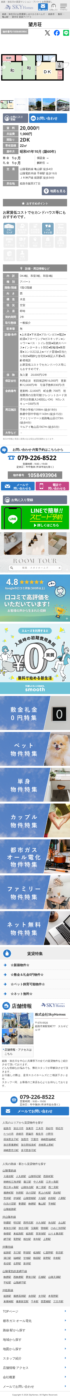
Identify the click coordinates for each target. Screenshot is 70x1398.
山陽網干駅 (19, 1282)
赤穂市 (20, 1133)
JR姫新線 (8, 1290)
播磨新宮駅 (22, 1301)
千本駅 (34, 1301)
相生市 (39, 1133)
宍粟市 (34, 1139)
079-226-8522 (37, 457)
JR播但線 (8, 1247)
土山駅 (62, 1222)
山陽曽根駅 (29, 1198)
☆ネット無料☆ (21, 994)
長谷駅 (7, 1263)
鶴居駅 (37, 1258)
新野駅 (47, 1258)
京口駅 (17, 1252)
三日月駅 (58, 1301)
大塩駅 (42, 1198)
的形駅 (52, 1198)
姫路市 (51, 14)
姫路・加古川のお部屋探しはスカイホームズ (23, 14)
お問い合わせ (47, 118)
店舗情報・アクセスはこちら (18, 1051)
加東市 (29, 1128)
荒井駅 (7, 1198)
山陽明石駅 (34, 1176)
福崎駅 (17, 1258)
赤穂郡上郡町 (46, 1144)
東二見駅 (41, 1187)
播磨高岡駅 (19, 1296)
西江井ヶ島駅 (11, 1187)
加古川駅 (23, 1228)
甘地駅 (27, 1258)
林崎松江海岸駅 (12, 1181)
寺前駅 (57, 1258)
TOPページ (10, 1311)
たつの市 (9, 1133)
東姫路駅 (18, 1233)
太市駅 (42, 1296)
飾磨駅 (32, 1203)
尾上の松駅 (44, 1192)
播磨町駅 (9, 1192)
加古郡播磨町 (11, 1144)
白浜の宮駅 (10, 1203)
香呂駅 (59, 1252)
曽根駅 (44, 1228)
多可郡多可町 (28, 1150)
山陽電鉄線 (9, 1170)
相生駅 (27, 1239)
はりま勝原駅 (55, 1233)
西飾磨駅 (18, 1277)
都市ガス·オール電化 (17, 1321)
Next (66, 67)
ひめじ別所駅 (58, 1228)
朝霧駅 (7, 1222)
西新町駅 (48, 1176)
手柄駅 (52, 1203)
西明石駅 (28, 1222)
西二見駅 (53, 1187)
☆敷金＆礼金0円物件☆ (27, 974)
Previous (4, 67)
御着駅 (7, 1233)
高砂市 (49, 1128)
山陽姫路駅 (10, 1209)
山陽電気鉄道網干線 (15, 1271)
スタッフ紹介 (12, 1358)
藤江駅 (27, 1181)
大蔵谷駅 (9, 1176)
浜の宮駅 (31, 1192)
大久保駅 (41, 1222)
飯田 (60, 14)
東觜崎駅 (9, 1301)
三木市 (39, 1128)
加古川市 (18, 1128)
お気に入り (53, 9)
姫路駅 (29, 1233)
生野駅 (17, 1263)
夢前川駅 (31, 1277)
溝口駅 (7, 1258)
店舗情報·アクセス (16, 1368)
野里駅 (27, 1252)
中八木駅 (38, 1181)
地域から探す (12, 1339)
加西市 (25, 1139)
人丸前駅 (21, 1176)
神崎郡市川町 (11, 1150)
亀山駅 (5, 16)
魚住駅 (52, 1222)
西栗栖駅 (46, 1301)
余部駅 (32, 1296)
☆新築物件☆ (20, 965)
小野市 (49, 1133)
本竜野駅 (53, 1296)
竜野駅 (17, 1239)
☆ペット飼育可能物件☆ (28, 984)
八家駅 (62, 1198)
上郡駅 (47, 1239)
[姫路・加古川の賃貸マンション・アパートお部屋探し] (19, 7)
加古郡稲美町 (28, 1144)
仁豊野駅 (48, 1252)
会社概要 (9, 1377)
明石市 (59, 1128)
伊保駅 (17, 1198)
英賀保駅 (41, 1233)
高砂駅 (57, 1192)
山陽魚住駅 (27, 1187)
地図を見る (58, 191)
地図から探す (12, 1349)
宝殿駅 (34, 1228)
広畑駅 (42, 1277)
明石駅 (17, 1222)
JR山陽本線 (9, 1217)
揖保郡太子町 (11, 1139)
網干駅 (7, 1239)
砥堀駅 (37, 1252)
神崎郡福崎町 (48, 1139)
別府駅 (20, 1192)
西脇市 (29, 1133)
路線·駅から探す (14, 1330)
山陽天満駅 (54, 1277)
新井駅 (27, 1263)
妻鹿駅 (22, 1203)
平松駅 (7, 1282)
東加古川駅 (10, 1228)
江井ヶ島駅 (52, 1181)
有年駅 (37, 1239)
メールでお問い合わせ (18, 1386)
